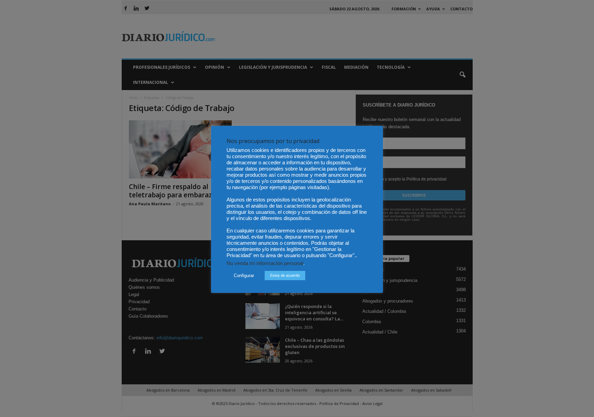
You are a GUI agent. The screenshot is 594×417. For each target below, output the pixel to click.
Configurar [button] (244, 275)
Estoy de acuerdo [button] (285, 275)
